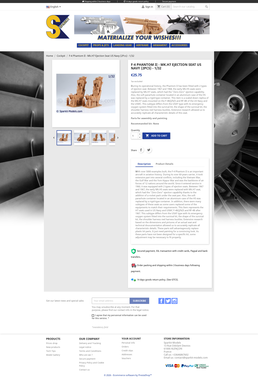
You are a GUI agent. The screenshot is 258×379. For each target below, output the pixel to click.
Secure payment (87, 358)
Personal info (128, 342)
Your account (131, 338)
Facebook (161, 301)
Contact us (84, 369)
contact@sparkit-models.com (191, 357)
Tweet (149, 150)
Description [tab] (144, 163)
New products (53, 347)
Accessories (179, 45)
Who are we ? (86, 354)
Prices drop (51, 343)
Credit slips (127, 350)
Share (141, 150)
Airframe (142, 45)
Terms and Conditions (90, 351)
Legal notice (85, 347)
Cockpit (83, 45)
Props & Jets (101, 45)
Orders (125, 346)
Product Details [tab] (164, 163)
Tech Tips (51, 351)
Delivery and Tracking (90, 343)
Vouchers (126, 358)
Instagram (175, 301)
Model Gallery (53, 354)
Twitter (168, 301)
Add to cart (156, 135)
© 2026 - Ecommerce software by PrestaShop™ (128, 375)
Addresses (127, 354)
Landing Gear (122, 45)
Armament (160, 45)
